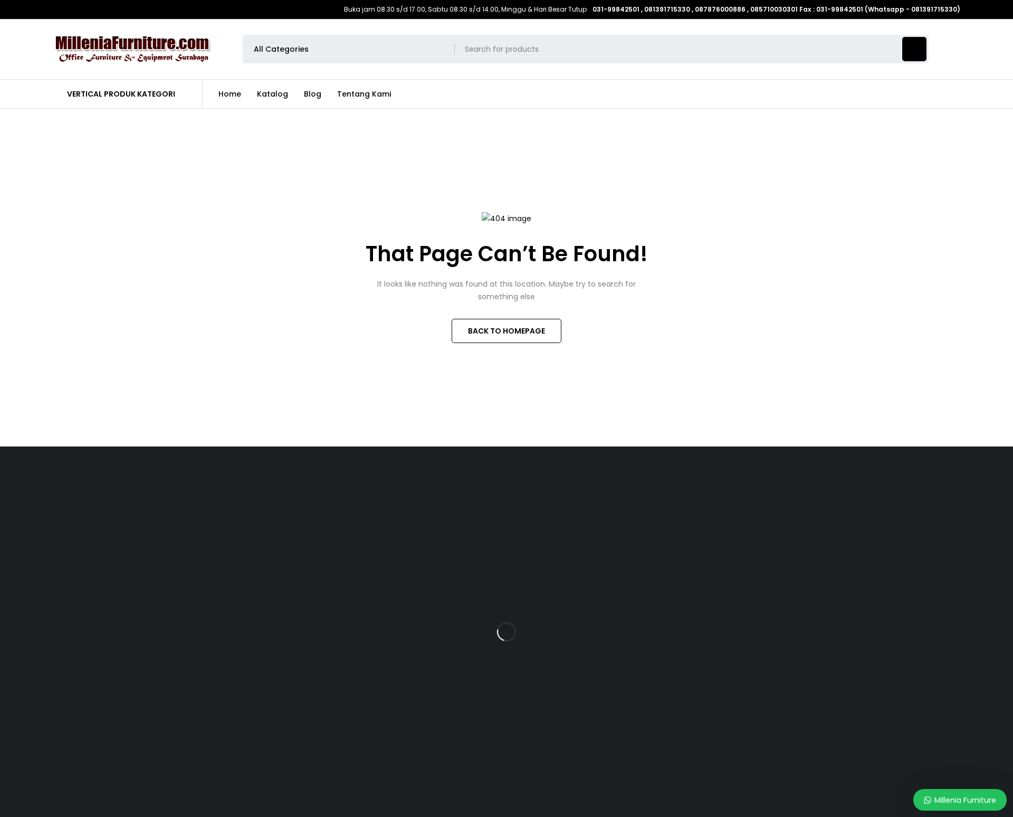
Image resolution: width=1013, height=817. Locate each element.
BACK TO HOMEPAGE (506, 331)
